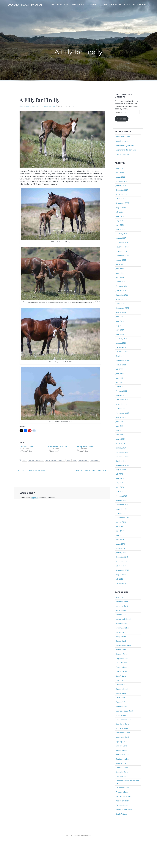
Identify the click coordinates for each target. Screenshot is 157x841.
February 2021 (121, 443)
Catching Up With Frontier (84, 447)
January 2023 (121, 343)
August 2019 (121, 522)
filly (24, 460)
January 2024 (121, 290)
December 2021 (122, 400)
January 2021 (121, 448)
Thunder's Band (122, 788)
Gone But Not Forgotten (135, 4)
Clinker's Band (121, 671)
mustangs (39, 460)
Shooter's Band (122, 768)
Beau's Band (121, 641)
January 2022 (121, 395)
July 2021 (119, 421)
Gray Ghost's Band (123, 719)
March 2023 (120, 334)
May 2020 (119, 483)
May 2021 (119, 430)
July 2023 (119, 317)
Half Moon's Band (123, 733)
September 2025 (122, 203)
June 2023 (120, 321)
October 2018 (121, 566)
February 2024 (121, 286)
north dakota (51, 460)
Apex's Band (120, 615)
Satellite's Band (122, 763)
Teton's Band (121, 776)
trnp (68, 460)
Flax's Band (120, 698)
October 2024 (121, 251)
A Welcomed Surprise (27, 447)
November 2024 (122, 247)
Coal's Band (120, 680)
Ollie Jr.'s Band (121, 746)
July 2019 (119, 526)
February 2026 (121, 181)
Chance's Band (121, 667)
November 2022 (122, 352)
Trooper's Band (122, 792)
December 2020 (122, 452)
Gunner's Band (122, 728)
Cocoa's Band (121, 684)
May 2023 (119, 325)
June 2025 (120, 216)
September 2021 (122, 413)
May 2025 (119, 220)
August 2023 (121, 312)
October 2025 (121, 199)
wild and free (83, 460)
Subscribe (121, 119)
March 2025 (120, 229)
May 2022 (119, 378)
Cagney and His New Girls (126, 150)
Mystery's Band (122, 741)
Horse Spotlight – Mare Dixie (57, 447)
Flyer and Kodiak (122, 154)
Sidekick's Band (122, 772)
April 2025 (120, 225)
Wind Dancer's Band (124, 809)
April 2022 (120, 382)
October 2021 (121, 408)
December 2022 (122, 347)
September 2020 (122, 465)
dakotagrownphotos (29, 106)
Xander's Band (121, 814)
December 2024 (122, 242)
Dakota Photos (25, 4)
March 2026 (120, 177)
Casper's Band (121, 663)
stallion (61, 460)
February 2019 (121, 548)
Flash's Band (121, 693)
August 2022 (121, 365)
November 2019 (122, 509)
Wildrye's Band (122, 805)
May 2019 (119, 535)
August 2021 (121, 417)
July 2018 (119, 579)
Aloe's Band (120, 597)
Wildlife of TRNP (122, 801)
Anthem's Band (122, 606)
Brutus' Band (121, 650)
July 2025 (119, 212)
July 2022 (119, 369)
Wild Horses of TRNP (124, 796)
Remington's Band (123, 759)
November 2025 (122, 194)
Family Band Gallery (60, 4)
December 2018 (122, 557)
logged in (34, 497)
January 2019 (121, 553)
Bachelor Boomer (123, 137)
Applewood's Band (123, 619)
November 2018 (122, 561)
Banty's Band (121, 636)
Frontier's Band (48, 106)
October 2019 (121, 513)
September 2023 (122, 308)
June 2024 (120, 269)
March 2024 (120, 282)
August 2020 (121, 470)
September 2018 (122, 570)
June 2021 (120, 426)
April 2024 (120, 277)
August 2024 (121, 260)
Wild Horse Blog (79, 4)
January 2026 (121, 185)
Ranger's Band (121, 750)
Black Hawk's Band (123, 645)
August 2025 (121, 207)
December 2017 (122, 583)
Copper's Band (122, 689)
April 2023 (120, 330)
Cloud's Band (121, 676)
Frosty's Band (121, 706)
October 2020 (121, 461)
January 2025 (121, 238)
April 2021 (120, 435)
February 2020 (121, 496)
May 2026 (119, 168)
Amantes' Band (122, 601)
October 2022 (121, 356)
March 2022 (120, 386)
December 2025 (122, 190)
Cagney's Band (122, 658)
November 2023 (122, 299)
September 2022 (122, 360)
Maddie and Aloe (122, 141)
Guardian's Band (122, 724)
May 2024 (119, 273)
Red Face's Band (122, 754)
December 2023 (122, 295)
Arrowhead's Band (123, 628)
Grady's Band (121, 715)
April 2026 (120, 172)
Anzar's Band (121, 610)
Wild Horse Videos (112, 4)
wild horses (95, 460)
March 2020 (120, 491)
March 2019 (120, 544)
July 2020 (119, 474)
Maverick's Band (122, 737)
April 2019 (120, 539)
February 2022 (121, 391)
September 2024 (122, 255)
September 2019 (122, 518)
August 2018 (121, 574)
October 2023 (121, 303)
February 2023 (121, 338)
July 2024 (119, 264)
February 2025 (121, 234)
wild (74, 460)
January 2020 (121, 500)
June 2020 (120, 478)
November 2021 (122, 404)
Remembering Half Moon (126, 145)
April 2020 (120, 487)
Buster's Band (121, 654)
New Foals (94, 4)
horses (31, 460)
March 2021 (120, 439)
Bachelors (120, 632)
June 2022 (120, 373)
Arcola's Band (121, 623)
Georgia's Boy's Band (124, 711)
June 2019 (120, 531)
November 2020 (122, 456)
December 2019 (122, 504)
